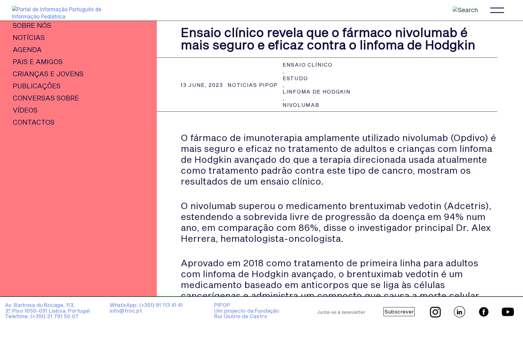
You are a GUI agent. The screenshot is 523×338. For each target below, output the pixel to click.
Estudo (295, 78)
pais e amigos (38, 61)
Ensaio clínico (308, 64)
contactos (33, 122)
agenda (27, 49)
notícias (29, 37)
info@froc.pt (126, 310)
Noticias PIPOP (253, 85)
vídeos (25, 110)
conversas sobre (46, 98)
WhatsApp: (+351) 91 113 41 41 (146, 305)
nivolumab (301, 105)
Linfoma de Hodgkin (317, 91)
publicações (37, 86)
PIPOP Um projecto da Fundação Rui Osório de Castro (246, 310)
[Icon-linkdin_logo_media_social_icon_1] (459, 312)
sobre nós (32, 25)
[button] (497, 10)
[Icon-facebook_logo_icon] (484, 312)
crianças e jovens (48, 73)
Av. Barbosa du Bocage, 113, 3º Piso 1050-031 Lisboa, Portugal (47, 307)
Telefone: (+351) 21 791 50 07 (41, 316)
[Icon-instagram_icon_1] (435, 312)
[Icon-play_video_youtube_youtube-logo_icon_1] (508, 312)
